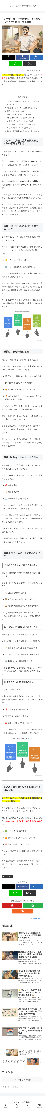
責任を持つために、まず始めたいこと (20, 118)
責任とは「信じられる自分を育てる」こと (22, 108)
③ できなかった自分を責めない (20, 128)
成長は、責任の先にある (15, 111)
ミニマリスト (8, 876)
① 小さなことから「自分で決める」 (22, 121)
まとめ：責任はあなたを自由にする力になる (23, 131)
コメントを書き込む (22, 1080)
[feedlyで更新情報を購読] (33, 905)
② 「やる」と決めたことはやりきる (22, 124)
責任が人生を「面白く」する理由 (19, 114)
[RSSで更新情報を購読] (22, 911)
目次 (19, 97)
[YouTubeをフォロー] (12, 905)
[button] (29, 63)
